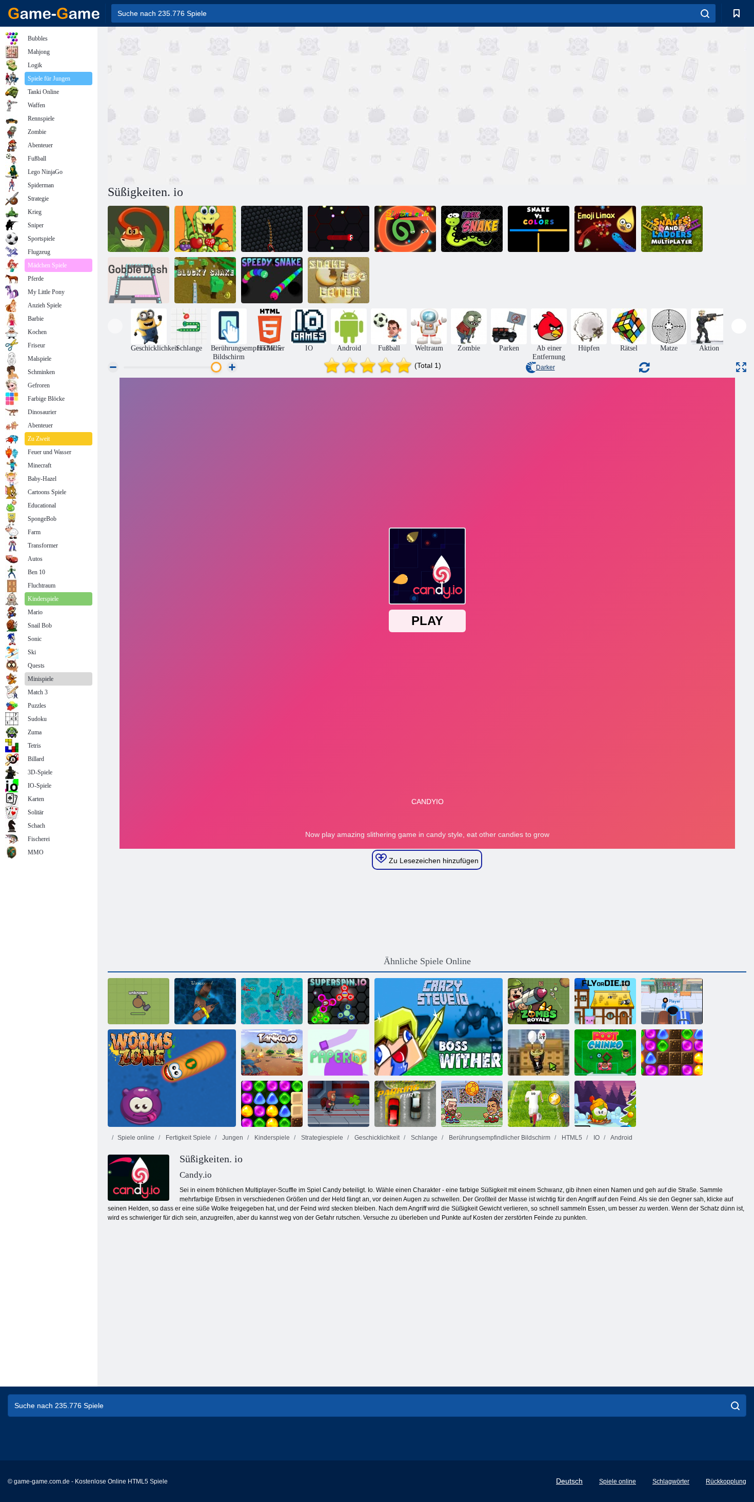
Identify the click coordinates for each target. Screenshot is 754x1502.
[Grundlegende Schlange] (472, 229)
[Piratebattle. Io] (205, 1001)
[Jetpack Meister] (338, 1104)
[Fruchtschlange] (205, 229)
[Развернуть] (741, 367)
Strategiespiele (321, 1137)
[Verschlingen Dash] (138, 280)
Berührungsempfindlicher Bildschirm (498, 1137)
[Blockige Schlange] (205, 280)
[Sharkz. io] (272, 1001)
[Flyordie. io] (605, 1001)
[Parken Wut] (405, 1104)
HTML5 (571, 1137)
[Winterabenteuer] (605, 1104)
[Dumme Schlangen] (405, 229)
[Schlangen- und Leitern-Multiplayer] (672, 229)
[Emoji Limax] (605, 229)
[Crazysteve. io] (438, 1027)
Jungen (232, 1137)
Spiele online (135, 1137)
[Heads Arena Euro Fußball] (472, 1104)
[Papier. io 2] (338, 1052)
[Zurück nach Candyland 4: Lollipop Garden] (272, 1104)
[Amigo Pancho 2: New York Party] (538, 1052)
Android (620, 1137)
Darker (545, 367)
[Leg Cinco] (605, 1052)
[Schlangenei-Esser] (338, 280)
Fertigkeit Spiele (187, 1137)
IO (596, 1137)
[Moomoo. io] (138, 1001)
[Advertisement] (267, 104)
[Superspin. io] (338, 1001)
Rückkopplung (726, 1481)
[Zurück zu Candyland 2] (672, 1052)
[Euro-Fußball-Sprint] (538, 1104)
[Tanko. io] (272, 1052)
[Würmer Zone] (172, 1078)
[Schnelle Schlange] (272, 280)
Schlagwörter (670, 1481)
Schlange (423, 1137)
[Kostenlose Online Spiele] (54, 13)
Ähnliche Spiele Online (427, 961)
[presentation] (115, 326)
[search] (705, 13)
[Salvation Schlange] (138, 229)
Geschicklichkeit (376, 1137)
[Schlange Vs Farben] (538, 229)
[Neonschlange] (272, 229)
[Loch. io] (672, 1001)
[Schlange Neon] (338, 229)
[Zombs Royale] (538, 1001)
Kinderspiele (271, 1137)
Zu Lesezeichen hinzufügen (433, 860)
